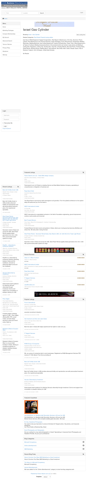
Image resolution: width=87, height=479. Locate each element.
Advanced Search (7, 41)
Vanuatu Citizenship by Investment (9, 273)
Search (42, 13)
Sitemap (5, 55)
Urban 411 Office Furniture (31, 257)
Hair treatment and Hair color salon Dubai (35, 319)
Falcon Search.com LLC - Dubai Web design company (39, 175)
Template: (39, 476)
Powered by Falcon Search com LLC (40, 473)
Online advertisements (30, 445)
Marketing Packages (8, 30)
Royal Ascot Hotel (29, 191)
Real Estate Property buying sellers (43, 37)
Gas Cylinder (36, 34)
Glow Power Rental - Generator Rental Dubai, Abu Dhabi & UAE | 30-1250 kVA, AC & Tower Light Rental (10, 218)
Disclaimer (5, 51)
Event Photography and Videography (34, 430)
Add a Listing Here (81, 34)
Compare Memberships (9, 34)
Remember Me (8, 123)
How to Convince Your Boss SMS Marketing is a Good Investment (42, 457)
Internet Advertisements (30, 467)
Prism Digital (6, 299)
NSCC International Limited (31, 206)
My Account (6, 37)
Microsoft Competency (30, 442)
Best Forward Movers (30, 220)
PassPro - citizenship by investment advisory (9, 245)
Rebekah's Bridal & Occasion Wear (10, 329)
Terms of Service (7, 44)
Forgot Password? (7, 128)
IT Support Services (29, 278)
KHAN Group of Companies (31, 343)
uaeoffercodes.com (29, 285)
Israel (29, 34)
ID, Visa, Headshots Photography (33, 422)
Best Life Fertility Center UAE (10, 190)
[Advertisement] (10, 83)
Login (81, 12)
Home (5, 18)
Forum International (29, 302)
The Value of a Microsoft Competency (34, 462)
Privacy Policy (6, 48)
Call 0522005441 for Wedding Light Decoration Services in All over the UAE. (44, 415)
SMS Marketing (28, 449)
